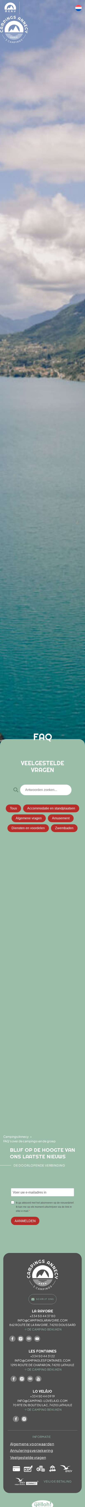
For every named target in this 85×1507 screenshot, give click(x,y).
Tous (13, 808)
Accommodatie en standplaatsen (51, 808)
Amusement (61, 818)
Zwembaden (64, 828)
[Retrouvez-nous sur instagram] (21, 1339)
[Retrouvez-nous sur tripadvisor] (29, 1339)
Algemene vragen (29, 818)
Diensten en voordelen (28, 828)
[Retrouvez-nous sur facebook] (12, 1339)
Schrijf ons (45, 1299)
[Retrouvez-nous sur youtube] (37, 1339)
